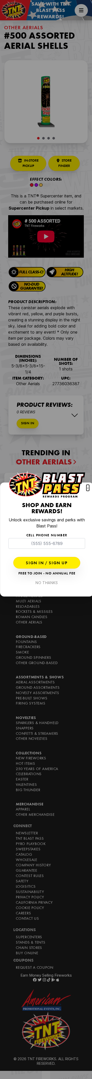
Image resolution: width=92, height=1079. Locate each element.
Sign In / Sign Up (46, 563)
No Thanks (47, 583)
